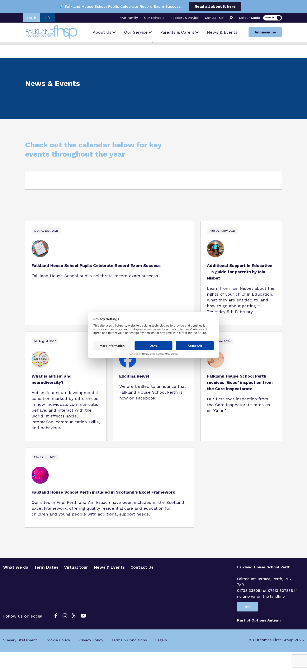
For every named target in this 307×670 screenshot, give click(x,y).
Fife (47, 18)
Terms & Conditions (129, 640)
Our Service (136, 32)
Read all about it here (215, 6)
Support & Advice (184, 18)
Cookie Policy (58, 640)
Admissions (265, 32)
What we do (15, 567)
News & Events (222, 32)
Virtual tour (76, 567)
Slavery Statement (20, 640)
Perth (31, 18)
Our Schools (154, 18)
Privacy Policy (90, 640)
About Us (102, 32)
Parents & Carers (177, 32)
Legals (161, 640)
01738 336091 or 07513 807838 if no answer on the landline (267, 593)
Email (247, 607)
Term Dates (46, 567)
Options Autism (266, 620)
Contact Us (214, 18)
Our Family (129, 18)
